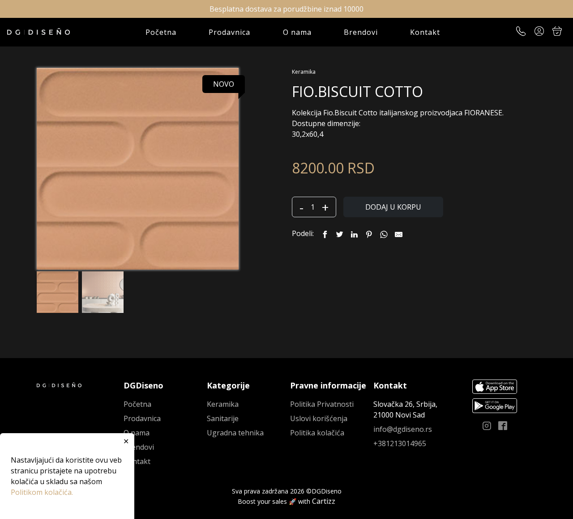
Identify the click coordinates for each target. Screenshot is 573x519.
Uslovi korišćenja (318, 418)
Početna (160, 32)
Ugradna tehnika (235, 433)
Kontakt (425, 32)
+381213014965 (399, 443)
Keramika (304, 72)
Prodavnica (229, 32)
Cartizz (323, 501)
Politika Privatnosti (322, 404)
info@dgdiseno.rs (402, 429)
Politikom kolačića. (42, 492)
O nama (297, 32)
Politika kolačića (317, 433)
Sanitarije (223, 418)
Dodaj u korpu (393, 207)
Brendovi (361, 32)
